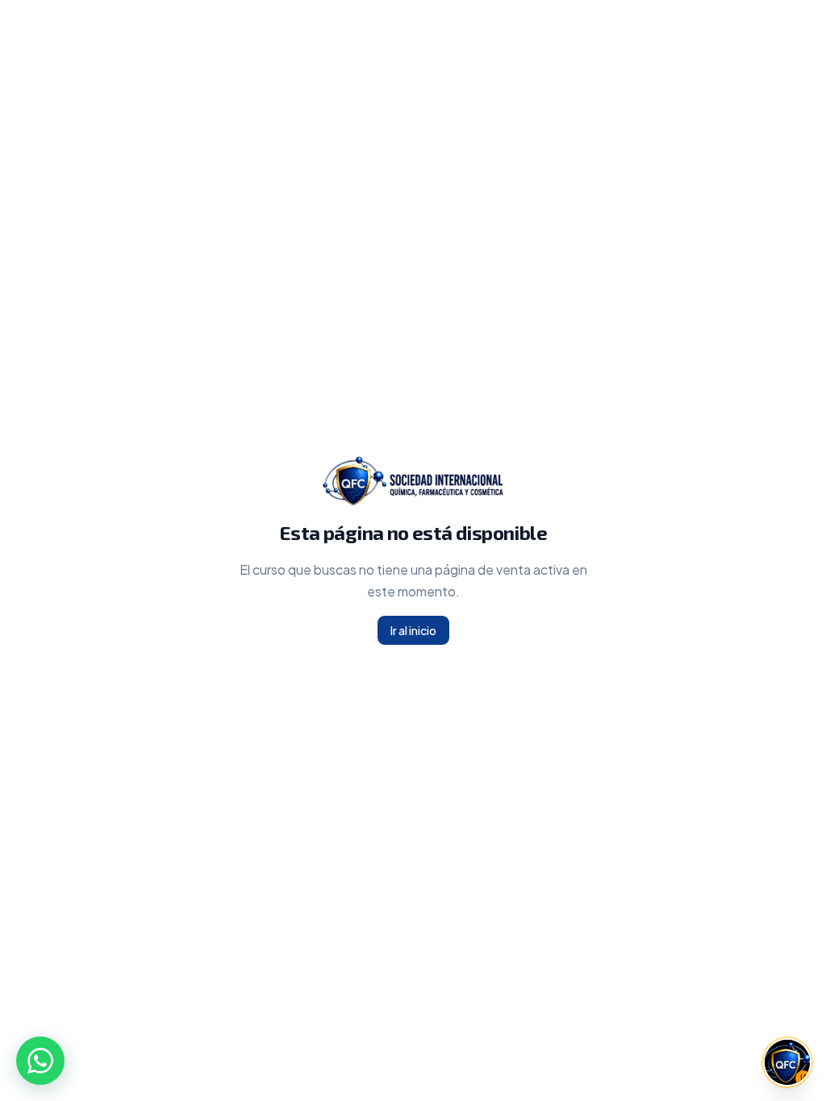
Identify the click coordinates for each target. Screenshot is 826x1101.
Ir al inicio (413, 630)
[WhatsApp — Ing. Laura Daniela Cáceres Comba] (40, 1061)
